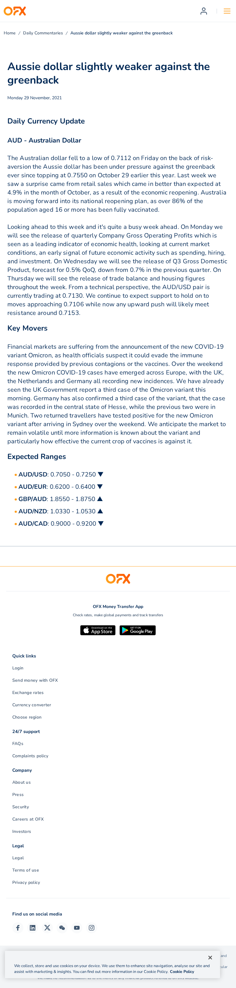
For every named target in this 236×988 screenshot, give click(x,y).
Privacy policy (26, 882)
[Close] (210, 957)
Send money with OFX (35, 680)
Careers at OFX (28, 819)
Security (20, 807)
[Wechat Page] (62, 927)
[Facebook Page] (17, 927)
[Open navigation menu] (227, 11)
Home (10, 33)
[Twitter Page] (47, 927)
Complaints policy (30, 756)
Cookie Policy (182, 971)
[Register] (204, 11)
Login (17, 668)
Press (18, 795)
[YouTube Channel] (76, 927)
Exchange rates (28, 693)
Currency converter (31, 705)
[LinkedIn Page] (32, 927)
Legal (18, 858)
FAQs (17, 744)
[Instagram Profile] (91, 927)
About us (21, 782)
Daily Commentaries (43, 33)
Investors (21, 831)
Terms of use (25, 870)
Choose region (26, 717)
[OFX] (15, 11)
